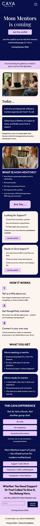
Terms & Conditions (26, 523)
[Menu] (36, 4)
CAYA (32, 449)
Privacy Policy (11, 523)
